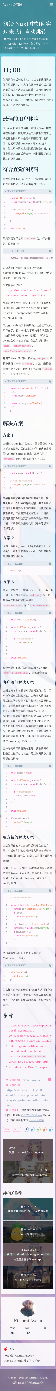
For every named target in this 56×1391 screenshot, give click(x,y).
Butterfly (38, 1382)
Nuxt (25, 43)
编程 (14, 43)
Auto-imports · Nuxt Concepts (28, 1067)
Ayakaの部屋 (36, 1120)
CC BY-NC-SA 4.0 (31, 1115)
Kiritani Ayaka (30, 1080)
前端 (7, 1129)
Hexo (21, 1382)
